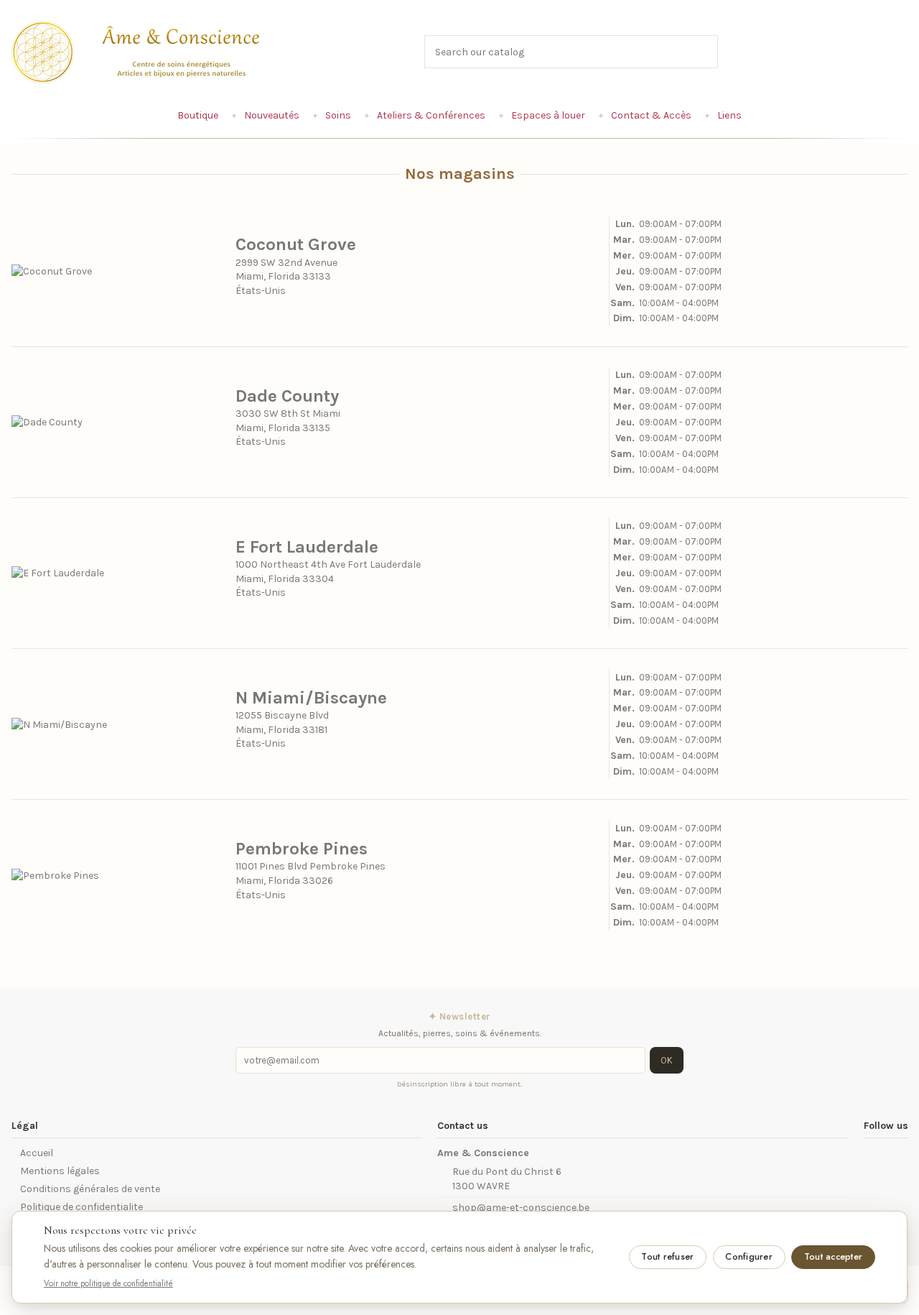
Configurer (749, 1256)
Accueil (36, 1153)
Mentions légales (60, 1171)
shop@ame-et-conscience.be (520, 1207)
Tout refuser (667, 1256)
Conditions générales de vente (90, 1189)
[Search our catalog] (708, 51)
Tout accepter (833, 1256)
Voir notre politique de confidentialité (108, 1283)
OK (667, 1060)
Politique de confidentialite (81, 1207)
